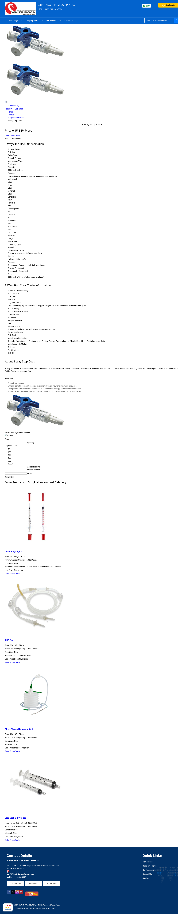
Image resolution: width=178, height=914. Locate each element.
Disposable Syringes (15, 818)
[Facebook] (9, 893)
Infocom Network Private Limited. (44, 908)
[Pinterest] (21, 893)
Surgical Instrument (16, 118)
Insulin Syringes (13, 551)
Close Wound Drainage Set (19, 729)
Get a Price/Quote (12, 136)
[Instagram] (17, 893)
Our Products (51, 21)
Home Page (13, 21)
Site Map (146, 878)
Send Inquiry (13, 106)
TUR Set (9, 640)
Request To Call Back (14, 109)
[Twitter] (13, 893)
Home (10, 112)
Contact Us (69, 21)
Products (11, 115)
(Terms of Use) (55, 905)
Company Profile (32, 21)
